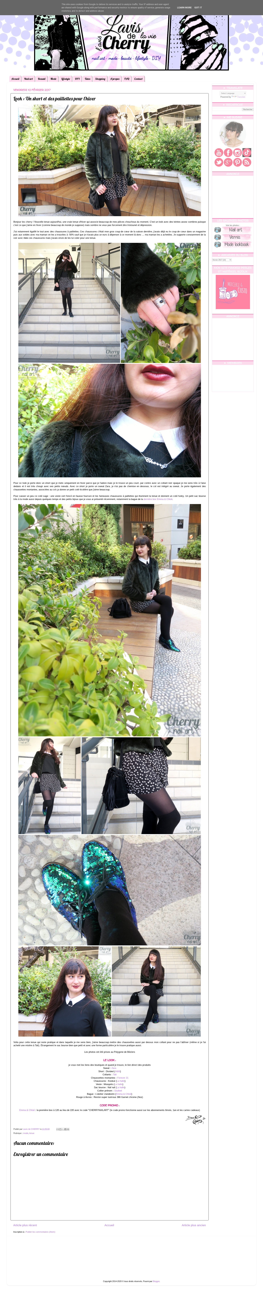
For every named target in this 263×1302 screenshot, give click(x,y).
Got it (198, 7)
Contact (138, 78)
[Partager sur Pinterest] (68, 1129)
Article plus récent (25, 1225)
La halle (121, 1081)
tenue (31, 1133)
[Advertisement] (232, 197)
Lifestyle (65, 78)
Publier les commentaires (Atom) (40, 1232)
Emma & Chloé (123, 1094)
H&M (117, 1071)
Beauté (41, 78)
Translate (241, 97)
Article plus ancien (194, 1225)
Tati (115, 1074)
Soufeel (118, 1090)
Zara (114, 1068)
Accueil (15, 78)
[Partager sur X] (63, 1129)
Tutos (87, 78)
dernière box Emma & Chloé (158, 499)
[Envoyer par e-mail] (57, 1129)
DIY (77, 78)
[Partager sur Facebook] (65, 1129)
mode (25, 1133)
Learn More (184, 7)
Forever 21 (122, 1078)
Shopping (100, 78)
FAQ (126, 78)
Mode (53, 78)
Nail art (28, 78)
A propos (114, 78)
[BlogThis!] (60, 1129)
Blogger (156, 1281)
